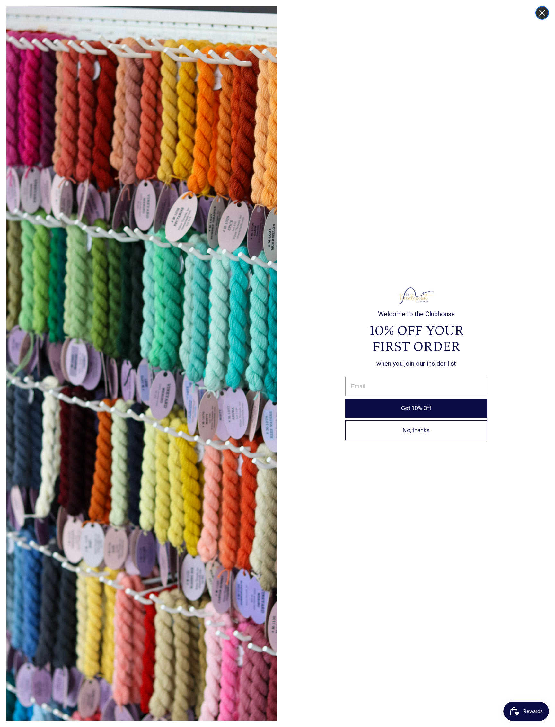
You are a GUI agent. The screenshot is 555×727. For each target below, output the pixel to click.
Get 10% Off (416, 408)
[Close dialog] (542, 12)
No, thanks (416, 430)
